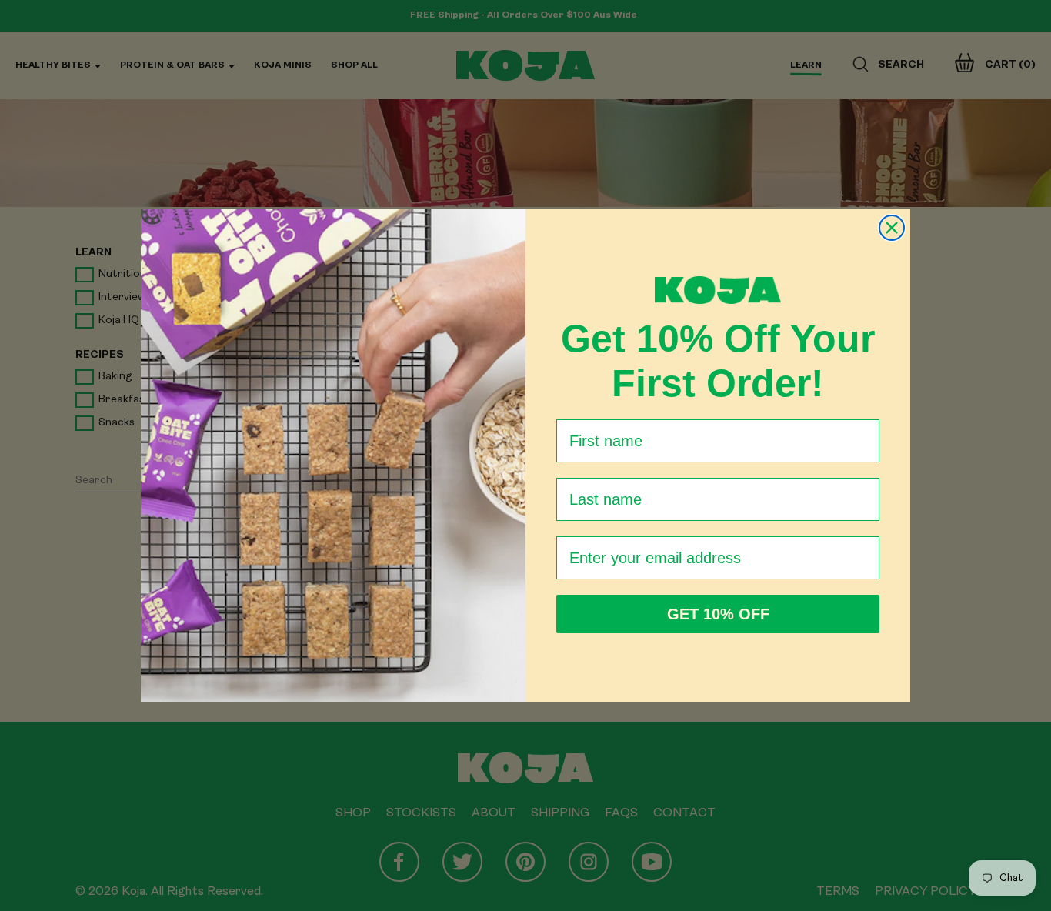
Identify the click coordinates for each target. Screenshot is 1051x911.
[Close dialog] (891, 227)
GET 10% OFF (718, 614)
